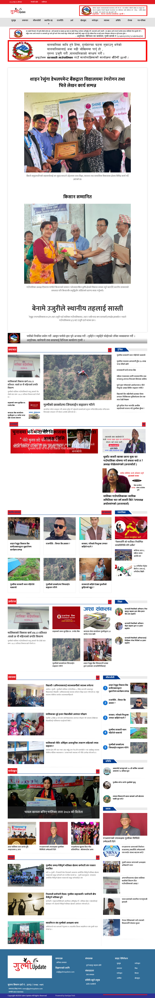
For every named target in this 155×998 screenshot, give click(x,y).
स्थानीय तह (48, 20)
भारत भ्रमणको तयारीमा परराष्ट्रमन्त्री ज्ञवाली (134, 900)
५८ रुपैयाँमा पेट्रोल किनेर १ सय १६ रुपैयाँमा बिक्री (140, 568)
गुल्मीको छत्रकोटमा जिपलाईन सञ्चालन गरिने (69, 405)
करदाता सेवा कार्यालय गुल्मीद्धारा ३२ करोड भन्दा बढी (97, 633)
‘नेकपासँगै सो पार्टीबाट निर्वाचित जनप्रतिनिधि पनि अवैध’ (129, 543)
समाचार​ (119, 968)
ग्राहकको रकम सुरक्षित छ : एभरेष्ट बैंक (66, 631)
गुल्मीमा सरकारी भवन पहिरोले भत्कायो (131, 355)
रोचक (130, 20)
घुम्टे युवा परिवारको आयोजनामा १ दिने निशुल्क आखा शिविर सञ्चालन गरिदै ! (131, 386)
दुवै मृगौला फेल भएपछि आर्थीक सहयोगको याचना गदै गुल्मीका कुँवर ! (130, 407)
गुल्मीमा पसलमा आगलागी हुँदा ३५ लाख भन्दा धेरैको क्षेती (131, 363)
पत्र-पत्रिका (141, 20)
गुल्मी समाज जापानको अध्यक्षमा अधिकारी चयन (133, 864)
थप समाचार (106, 512)
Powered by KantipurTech (65, 995)
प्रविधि (118, 20)
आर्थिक (119, 978)
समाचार (25, 20)
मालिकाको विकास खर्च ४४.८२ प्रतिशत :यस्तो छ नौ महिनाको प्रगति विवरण (23, 385)
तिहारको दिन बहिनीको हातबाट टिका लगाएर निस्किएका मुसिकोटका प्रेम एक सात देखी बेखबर (131, 396)
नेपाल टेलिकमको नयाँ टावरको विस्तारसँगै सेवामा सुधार (133, 922)
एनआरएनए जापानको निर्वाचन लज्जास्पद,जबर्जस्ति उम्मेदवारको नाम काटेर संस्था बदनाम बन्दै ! (133, 849)
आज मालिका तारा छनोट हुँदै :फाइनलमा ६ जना (18, 848)
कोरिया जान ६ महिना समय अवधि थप (139, 553)
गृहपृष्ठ (13, 20)
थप (110, 350)
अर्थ (71, 20)
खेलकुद (83, 20)
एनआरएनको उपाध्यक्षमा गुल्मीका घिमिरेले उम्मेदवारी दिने (51, 848)
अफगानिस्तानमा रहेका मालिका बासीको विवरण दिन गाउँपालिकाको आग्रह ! (133, 880)
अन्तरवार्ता (14, 424)
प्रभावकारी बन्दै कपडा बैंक (126, 370)
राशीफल (44, 2)
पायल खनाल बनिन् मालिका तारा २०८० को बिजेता (54, 812)
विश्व (136, 968)
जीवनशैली (37, 20)
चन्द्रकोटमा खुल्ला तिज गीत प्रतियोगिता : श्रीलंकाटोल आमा (82, 848)
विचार (137, 973)
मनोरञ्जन (95, 20)
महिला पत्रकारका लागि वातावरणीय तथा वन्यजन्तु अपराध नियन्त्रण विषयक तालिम (132, 378)
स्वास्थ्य (106, 20)
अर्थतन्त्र (12, 601)
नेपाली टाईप (34, 2)
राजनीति (60, 20)
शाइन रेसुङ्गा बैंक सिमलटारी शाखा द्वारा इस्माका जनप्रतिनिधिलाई (96, 665)
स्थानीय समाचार (14, 512)
